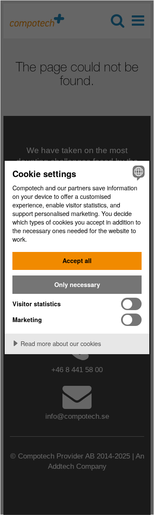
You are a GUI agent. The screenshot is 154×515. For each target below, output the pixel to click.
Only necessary (77, 284)
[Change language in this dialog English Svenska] (137, 173)
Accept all (77, 260)
